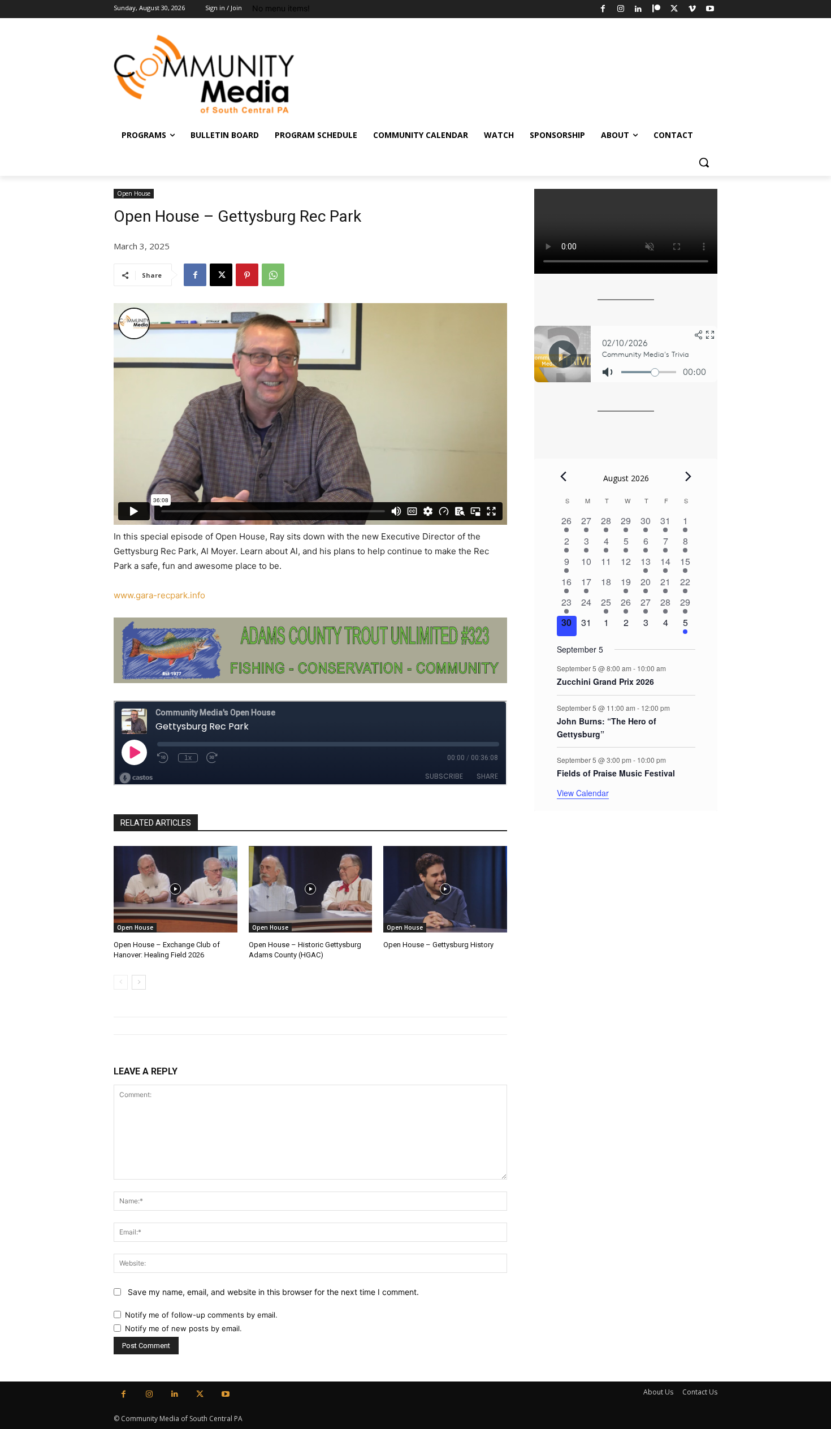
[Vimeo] (692, 9)
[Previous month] (563, 476)
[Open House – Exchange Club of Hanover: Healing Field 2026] (175, 889)
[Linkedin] (638, 9)
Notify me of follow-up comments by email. (201, 1314)
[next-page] (139, 982)
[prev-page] (121, 982)
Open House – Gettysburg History (438, 944)
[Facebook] (603, 9)
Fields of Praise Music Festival (616, 773)
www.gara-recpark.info (159, 595)
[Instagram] (620, 9)
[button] (703, 162)
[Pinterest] (247, 275)
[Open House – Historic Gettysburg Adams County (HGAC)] (311, 889)
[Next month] (688, 476)
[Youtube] (709, 9)
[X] (674, 9)
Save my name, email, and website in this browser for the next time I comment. (273, 1292)
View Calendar (583, 792)
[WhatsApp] (273, 275)
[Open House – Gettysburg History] (445, 889)
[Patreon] (656, 9)
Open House (133, 193)
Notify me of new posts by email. (183, 1328)
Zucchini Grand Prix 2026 (605, 681)
